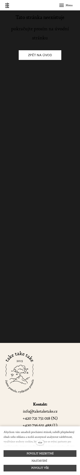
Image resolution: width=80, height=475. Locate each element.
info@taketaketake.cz (40, 411)
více (40, 442)
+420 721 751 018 (36, 418)
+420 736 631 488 (37, 425)
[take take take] (7, 5)
